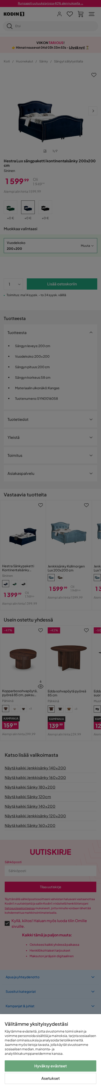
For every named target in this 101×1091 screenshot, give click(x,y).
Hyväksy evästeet (50, 1065)
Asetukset (50, 1078)
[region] (50, 1052)
